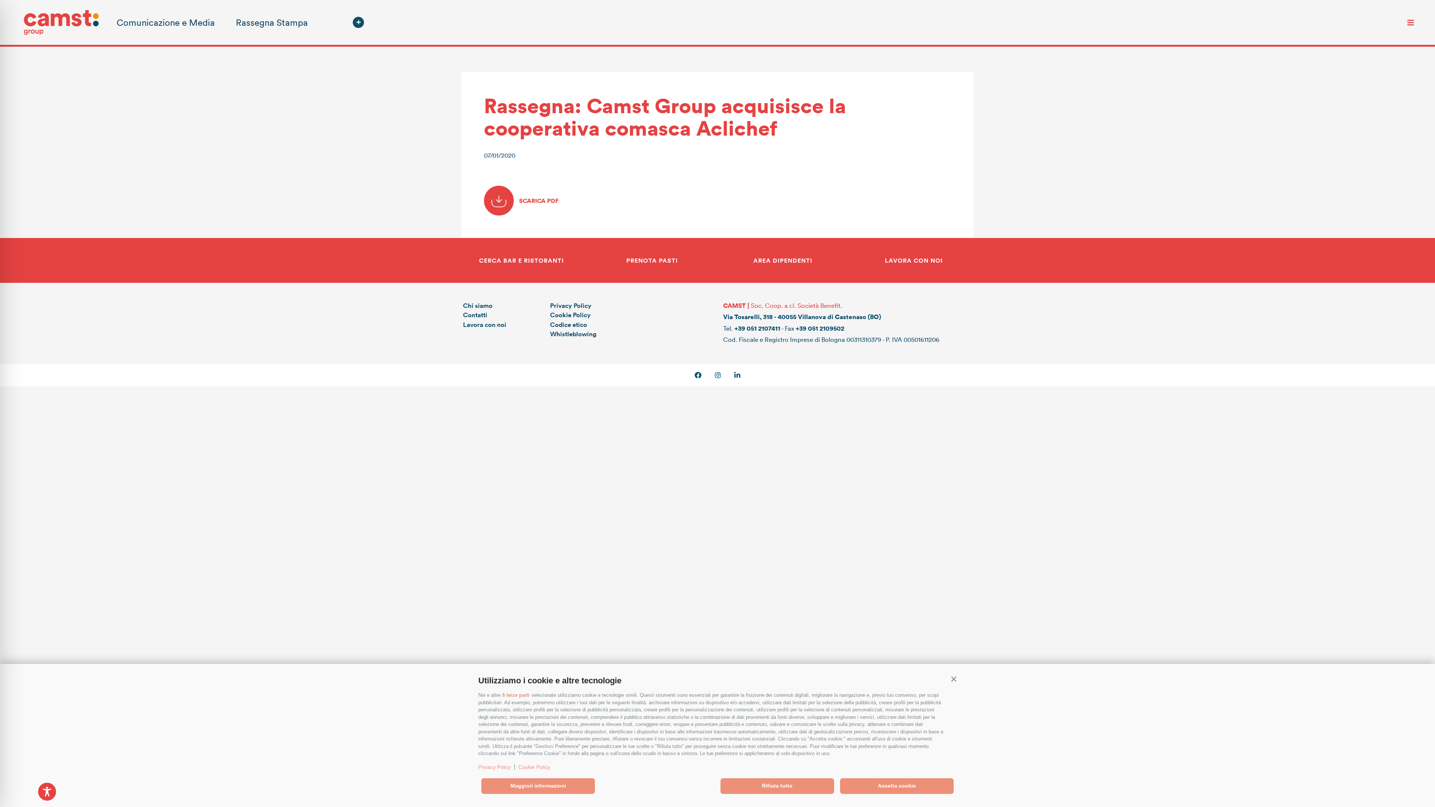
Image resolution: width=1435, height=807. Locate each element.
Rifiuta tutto (777, 786)
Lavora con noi (484, 324)
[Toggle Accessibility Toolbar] (47, 791)
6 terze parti (516, 695)
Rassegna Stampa (272, 22)
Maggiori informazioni (538, 786)
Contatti (475, 314)
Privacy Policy (494, 767)
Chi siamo (478, 305)
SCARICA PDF (538, 201)
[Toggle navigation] (1410, 22)
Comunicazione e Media (166, 22)
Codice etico (568, 324)
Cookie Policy (534, 767)
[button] (954, 679)
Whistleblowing (573, 334)
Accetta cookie (897, 786)
